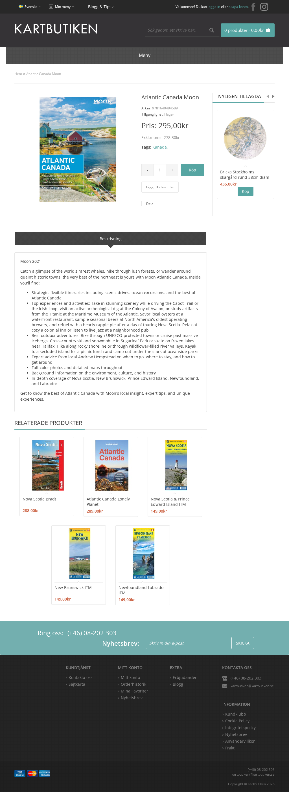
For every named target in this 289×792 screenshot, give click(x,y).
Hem (18, 73)
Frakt (230, 748)
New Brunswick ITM (73, 587)
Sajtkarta (77, 684)
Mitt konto (130, 677)
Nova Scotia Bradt (39, 499)
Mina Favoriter (134, 691)
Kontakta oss (81, 677)
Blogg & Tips (99, 6)
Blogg (178, 684)
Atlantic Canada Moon (43, 73)
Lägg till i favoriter (160, 187)
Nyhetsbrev (132, 697)
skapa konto (238, 6)
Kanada (159, 147)
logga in (214, 6)
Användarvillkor (240, 741)
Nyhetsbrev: (120, 643)
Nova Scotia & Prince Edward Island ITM (170, 501)
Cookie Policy (237, 720)
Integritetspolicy (240, 727)
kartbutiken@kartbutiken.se (252, 685)
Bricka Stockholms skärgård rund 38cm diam (244, 174)
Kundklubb (235, 714)
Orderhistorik (133, 684)
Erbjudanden (185, 677)
